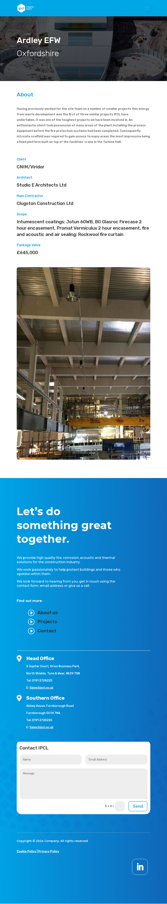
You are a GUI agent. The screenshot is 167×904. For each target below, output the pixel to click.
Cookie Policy (26, 851)
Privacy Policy (48, 851)
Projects (47, 621)
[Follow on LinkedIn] (140, 867)
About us (47, 612)
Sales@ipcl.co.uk (41, 687)
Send (138, 806)
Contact (46, 631)
